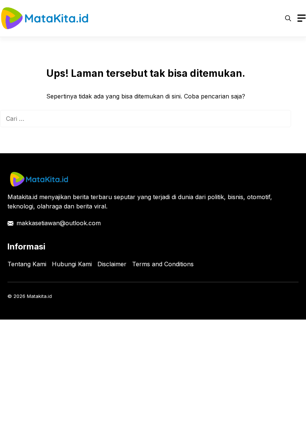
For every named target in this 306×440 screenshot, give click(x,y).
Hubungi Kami (72, 264)
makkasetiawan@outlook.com (58, 223)
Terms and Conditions (163, 264)
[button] (288, 18)
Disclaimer (112, 264)
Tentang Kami (26, 264)
